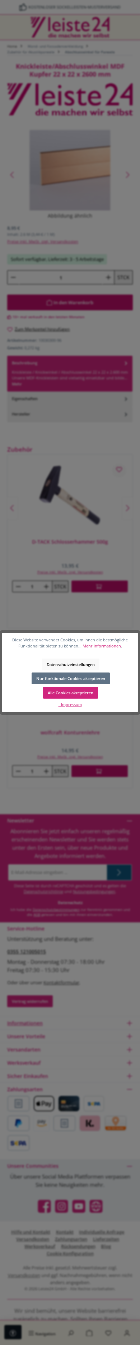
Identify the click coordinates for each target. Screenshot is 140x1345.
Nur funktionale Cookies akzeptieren (70, 678)
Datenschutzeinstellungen (71, 664)
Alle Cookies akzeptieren (70, 692)
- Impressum (70, 704)
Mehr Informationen (102, 646)
